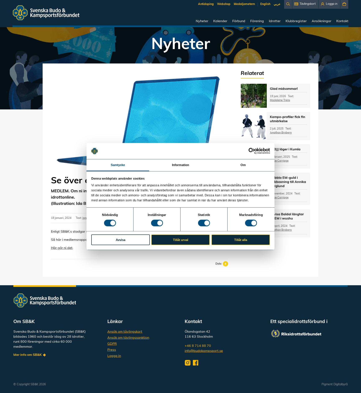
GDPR (112, 344)
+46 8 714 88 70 (198, 346)
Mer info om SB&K (27, 355)
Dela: (218, 263)
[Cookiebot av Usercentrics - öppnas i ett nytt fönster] (251, 151)
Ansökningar (321, 21)
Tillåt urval (180, 239)
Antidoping (206, 4)
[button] (305, 4)
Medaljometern (244, 4)
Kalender (220, 21)
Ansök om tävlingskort (124, 331)
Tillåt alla (240, 239)
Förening (257, 21)
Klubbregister (296, 21)
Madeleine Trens (280, 100)
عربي (277, 4)
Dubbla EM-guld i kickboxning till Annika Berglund (288, 182)
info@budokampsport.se (204, 351)
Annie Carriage (279, 161)
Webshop (223, 4)
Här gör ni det (61, 248)
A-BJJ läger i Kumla (285, 149)
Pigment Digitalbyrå (335, 384)
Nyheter (202, 21)
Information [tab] (180, 165)
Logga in (114, 356)
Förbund (238, 21)
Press (111, 350)
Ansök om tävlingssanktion (128, 338)
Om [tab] (243, 165)
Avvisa (120, 239)
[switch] (157, 223)
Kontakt (342, 21)
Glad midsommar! (284, 89)
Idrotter (275, 21)
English (265, 4)
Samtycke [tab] (118, 165)
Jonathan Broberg (281, 132)
